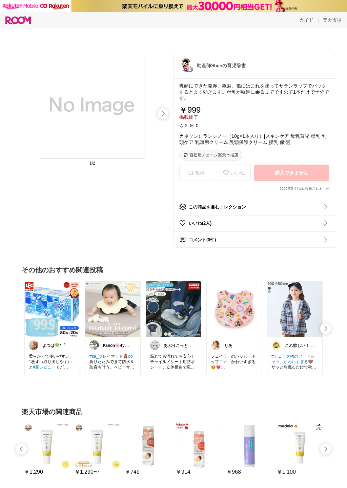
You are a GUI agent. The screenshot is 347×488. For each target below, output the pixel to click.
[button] (186, 65)
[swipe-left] (21, 449)
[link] (52, 308)
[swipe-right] (163, 113)
